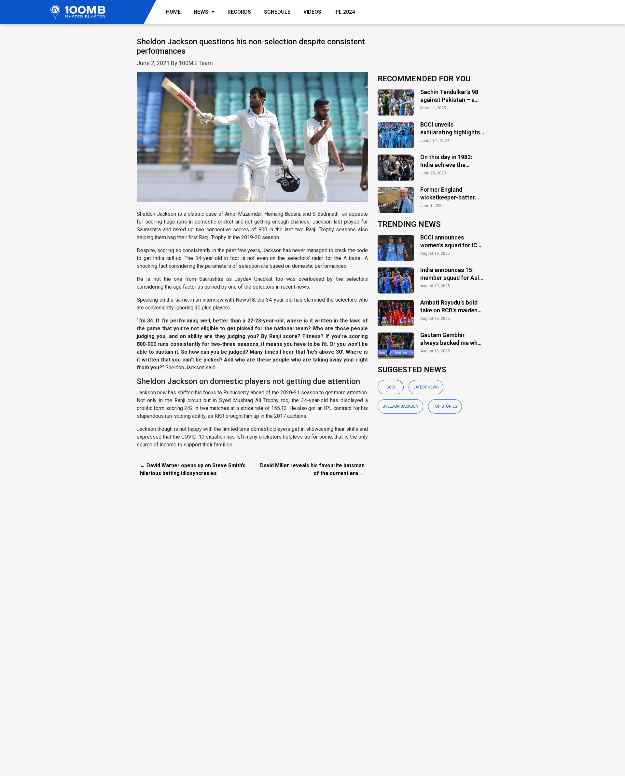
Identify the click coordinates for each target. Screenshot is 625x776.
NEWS (201, 12)
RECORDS (239, 12)
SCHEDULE (277, 12)
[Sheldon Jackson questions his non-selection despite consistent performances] (252, 141)
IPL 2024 (344, 12)
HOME (173, 12)
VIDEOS (312, 12)
